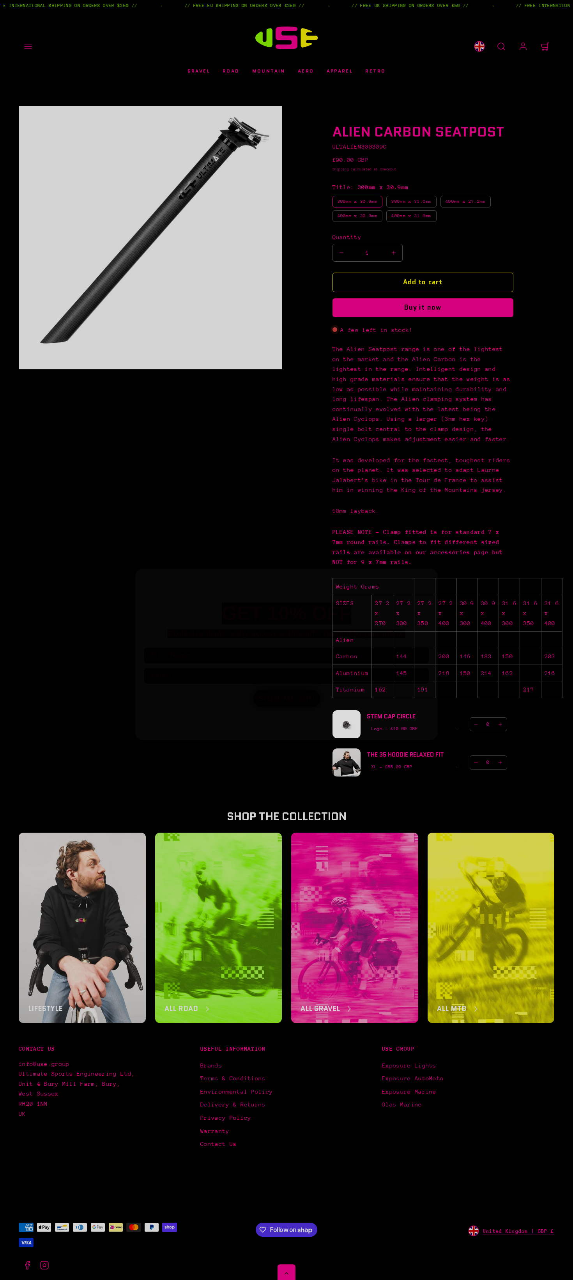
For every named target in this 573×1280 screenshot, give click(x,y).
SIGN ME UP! (286, 684)
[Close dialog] (430, 562)
